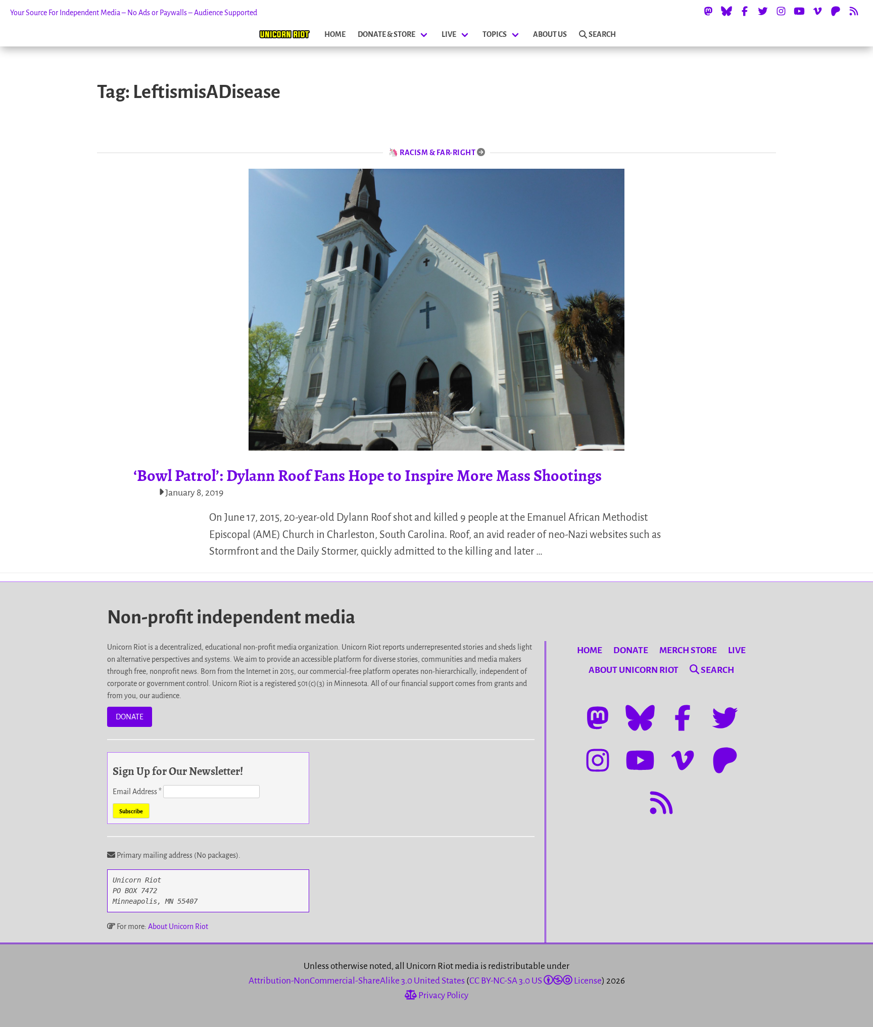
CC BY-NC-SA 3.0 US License (535, 981)
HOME (335, 34)
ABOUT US (550, 34)
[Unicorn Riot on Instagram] (781, 11)
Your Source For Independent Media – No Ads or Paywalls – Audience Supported (133, 13)
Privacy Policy (442, 995)
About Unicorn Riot (178, 926)
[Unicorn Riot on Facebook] (745, 11)
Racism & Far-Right (437, 153)
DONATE (129, 717)
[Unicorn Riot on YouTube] (799, 11)
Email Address (137, 792)
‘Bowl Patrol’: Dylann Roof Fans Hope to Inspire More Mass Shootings (367, 475)
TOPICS (494, 34)
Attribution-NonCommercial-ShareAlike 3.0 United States (357, 981)
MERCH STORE (688, 650)
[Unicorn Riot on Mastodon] (708, 11)
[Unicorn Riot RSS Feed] (854, 11)
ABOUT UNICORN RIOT (633, 670)
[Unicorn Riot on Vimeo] (817, 11)
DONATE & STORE (386, 34)
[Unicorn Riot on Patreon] (836, 11)
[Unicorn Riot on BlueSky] (726, 11)
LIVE (449, 34)
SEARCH (602, 34)
